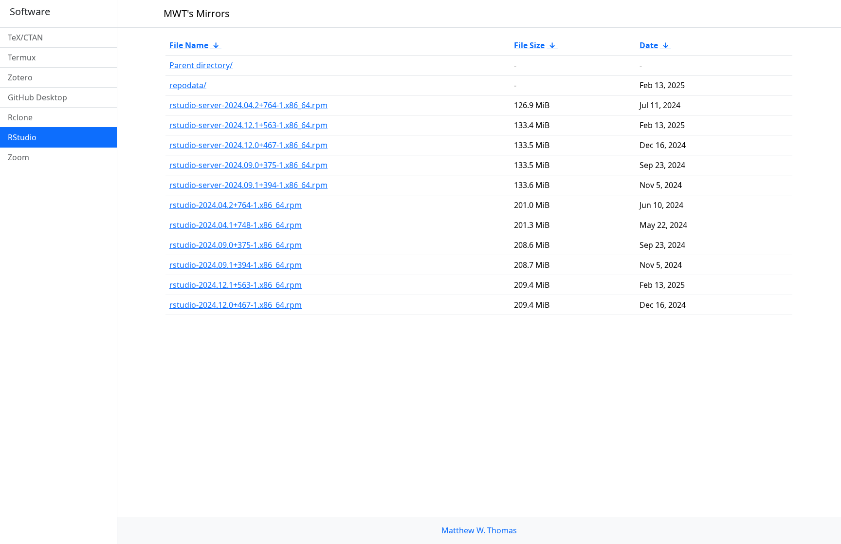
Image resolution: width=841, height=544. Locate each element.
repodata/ (187, 85)
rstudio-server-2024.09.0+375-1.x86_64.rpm (248, 165)
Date (649, 45)
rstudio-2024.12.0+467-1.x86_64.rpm (235, 305)
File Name (188, 45)
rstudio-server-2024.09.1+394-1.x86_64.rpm (248, 185)
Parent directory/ (201, 65)
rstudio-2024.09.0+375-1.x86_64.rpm (235, 245)
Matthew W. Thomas (479, 530)
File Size (529, 45)
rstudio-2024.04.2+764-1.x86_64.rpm (235, 205)
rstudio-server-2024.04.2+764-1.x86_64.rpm (248, 105)
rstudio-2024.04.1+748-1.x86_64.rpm (235, 225)
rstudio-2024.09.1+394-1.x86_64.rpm (235, 265)
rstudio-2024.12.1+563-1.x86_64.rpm (235, 285)
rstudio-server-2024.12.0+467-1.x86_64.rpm (248, 145)
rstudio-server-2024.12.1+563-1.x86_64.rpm (248, 125)
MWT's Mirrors (197, 13)
